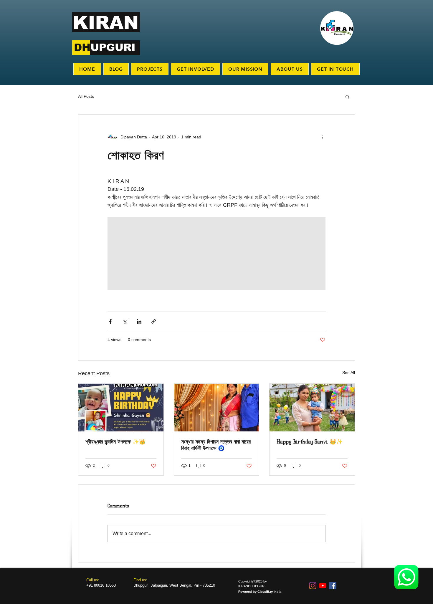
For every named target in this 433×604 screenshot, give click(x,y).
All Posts (86, 96)
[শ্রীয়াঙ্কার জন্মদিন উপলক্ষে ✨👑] (120, 407)
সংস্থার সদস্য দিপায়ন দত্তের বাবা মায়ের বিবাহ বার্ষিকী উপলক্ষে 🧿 (216, 444)
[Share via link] (153, 321)
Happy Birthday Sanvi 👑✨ (310, 441)
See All (348, 372)
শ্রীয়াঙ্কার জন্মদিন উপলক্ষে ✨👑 (115, 441)
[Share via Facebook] (110, 321)
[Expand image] (144, 253)
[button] (347, 96)
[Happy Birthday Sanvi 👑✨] (312, 407)
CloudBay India (269, 591)
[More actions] (321, 136)
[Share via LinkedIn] (139, 321)
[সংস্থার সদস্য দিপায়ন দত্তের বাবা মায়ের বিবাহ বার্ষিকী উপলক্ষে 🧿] (216, 407)
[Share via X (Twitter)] (125, 321)
